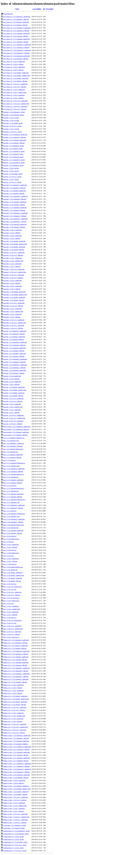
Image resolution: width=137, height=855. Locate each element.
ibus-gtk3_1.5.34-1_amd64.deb (12, 258)
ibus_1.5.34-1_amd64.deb (11, 606)
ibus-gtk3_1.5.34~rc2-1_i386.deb (13, 278)
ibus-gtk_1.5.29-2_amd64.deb (12, 381)
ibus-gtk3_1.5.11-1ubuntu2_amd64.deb (14, 202)
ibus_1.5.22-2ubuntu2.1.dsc (11, 516)
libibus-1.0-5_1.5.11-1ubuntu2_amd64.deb (15, 657)
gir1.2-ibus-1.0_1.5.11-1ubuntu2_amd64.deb (16, 33)
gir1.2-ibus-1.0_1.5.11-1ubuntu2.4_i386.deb (16, 30)
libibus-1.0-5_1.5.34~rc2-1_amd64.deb (14, 724)
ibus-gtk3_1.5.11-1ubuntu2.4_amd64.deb (15, 196)
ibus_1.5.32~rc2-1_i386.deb (11, 595)
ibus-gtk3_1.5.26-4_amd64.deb (12, 230)
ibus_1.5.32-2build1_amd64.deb (12, 572)
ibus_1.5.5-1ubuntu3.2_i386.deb (12, 446)
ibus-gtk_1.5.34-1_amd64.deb (12, 404)
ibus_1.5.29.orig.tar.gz (9, 564)
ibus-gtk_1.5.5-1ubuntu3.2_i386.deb (14, 334)
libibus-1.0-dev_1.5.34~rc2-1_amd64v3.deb (16, 817)
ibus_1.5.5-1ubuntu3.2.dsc (11, 440)
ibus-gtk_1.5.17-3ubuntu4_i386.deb (13, 356)
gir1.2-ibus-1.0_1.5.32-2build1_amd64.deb (16, 73)
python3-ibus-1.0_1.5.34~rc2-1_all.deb (14, 850)
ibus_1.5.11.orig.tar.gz (9, 485)
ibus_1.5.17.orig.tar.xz (9, 511)
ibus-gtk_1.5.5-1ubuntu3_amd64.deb (14, 337)
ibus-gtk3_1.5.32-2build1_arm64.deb (14, 247)
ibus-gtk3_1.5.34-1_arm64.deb (12, 264)
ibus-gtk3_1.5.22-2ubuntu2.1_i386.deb (14, 221)
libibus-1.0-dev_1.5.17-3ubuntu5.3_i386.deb (16, 766)
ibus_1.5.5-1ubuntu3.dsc (10, 452)
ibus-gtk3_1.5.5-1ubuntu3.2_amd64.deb (15, 185)
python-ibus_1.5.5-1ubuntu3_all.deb (14, 828)
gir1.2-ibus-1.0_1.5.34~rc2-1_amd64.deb (15, 101)
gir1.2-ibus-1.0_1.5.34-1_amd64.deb (14, 89)
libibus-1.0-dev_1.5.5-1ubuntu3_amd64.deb (16, 741)
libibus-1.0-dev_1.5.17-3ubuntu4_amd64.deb (16, 758)
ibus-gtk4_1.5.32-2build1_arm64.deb (14, 297)
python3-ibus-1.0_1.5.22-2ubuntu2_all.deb (16, 834)
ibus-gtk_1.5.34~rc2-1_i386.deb (12, 424)
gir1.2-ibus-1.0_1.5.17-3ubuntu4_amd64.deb (16, 39)
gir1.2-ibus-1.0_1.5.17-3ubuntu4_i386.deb (15, 42)
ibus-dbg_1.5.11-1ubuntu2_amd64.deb (14, 140)
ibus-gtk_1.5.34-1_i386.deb (11, 412)
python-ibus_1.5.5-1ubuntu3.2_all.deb (14, 825)
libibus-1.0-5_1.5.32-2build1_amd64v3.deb (16, 699)
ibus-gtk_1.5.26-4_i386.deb (11, 379)
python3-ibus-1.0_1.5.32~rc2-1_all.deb (14, 845)
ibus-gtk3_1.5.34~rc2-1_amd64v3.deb (14, 272)
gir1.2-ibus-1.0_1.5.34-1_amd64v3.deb (14, 92)
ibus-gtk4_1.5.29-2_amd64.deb (12, 286)
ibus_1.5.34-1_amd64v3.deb (11, 609)
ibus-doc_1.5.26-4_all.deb (11, 168)
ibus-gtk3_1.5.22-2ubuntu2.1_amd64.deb (15, 219)
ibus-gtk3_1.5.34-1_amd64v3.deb (13, 261)
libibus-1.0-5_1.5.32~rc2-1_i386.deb (14, 710)
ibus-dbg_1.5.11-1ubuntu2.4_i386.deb (14, 137)
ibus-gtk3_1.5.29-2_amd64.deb (12, 235)
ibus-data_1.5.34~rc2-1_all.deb (12, 132)
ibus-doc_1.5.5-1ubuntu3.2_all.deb (13, 146)
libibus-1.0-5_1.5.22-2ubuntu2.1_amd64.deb (16, 674)
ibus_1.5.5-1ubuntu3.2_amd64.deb (13, 443)
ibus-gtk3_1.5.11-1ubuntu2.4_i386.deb (14, 199)
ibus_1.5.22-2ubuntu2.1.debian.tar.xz (14, 513)
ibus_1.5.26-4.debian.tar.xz (11, 539)
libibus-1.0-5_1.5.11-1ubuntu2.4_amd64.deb (16, 651)
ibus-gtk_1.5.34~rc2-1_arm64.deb (13, 421)
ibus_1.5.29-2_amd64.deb (11, 558)
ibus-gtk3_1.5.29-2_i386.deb (11, 238)
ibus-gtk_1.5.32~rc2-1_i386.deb (12, 401)
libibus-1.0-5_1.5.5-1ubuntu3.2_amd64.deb (16, 640)
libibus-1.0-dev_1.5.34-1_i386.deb (13, 811)
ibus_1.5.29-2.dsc (8, 556)
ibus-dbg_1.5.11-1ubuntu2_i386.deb (14, 143)
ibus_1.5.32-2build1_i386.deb (12, 581)
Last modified (36, 9)
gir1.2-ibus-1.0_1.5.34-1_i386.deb (13, 98)
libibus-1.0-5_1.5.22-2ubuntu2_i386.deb (15, 682)
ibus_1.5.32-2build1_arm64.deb (12, 578)
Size (44, 9)
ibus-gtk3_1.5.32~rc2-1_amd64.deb (13, 252)
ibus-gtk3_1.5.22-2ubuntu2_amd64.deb (15, 224)
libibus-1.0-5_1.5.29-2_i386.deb (12, 693)
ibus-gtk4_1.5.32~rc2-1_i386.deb (13, 306)
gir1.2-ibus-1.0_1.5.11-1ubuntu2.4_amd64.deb (17, 28)
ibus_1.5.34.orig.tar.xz (9, 617)
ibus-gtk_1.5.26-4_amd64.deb (12, 376)
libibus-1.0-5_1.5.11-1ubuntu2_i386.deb (15, 659)
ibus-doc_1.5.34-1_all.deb (11, 179)
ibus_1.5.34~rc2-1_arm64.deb (12, 631)
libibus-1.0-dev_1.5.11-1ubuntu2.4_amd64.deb (17, 747)
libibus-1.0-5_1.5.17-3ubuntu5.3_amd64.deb (16, 668)
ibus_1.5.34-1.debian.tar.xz (11, 601)
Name (17, 9)
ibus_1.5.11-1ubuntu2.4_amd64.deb (14, 469)
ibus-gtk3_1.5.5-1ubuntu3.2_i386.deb (14, 188)
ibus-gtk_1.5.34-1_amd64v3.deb (12, 407)
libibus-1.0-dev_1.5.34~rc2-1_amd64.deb (15, 814)
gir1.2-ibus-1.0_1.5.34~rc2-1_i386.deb (14, 109)
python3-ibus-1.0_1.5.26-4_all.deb (13, 836)
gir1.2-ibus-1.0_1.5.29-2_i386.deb (13, 70)
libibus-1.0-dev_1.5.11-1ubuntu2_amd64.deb (16, 752)
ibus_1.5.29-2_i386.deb (10, 561)
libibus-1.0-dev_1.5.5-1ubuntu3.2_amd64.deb (16, 735)
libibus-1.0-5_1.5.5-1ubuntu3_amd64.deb (15, 645)
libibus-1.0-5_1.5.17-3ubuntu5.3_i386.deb (15, 671)
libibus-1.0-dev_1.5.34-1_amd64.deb (14, 803)
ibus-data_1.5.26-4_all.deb (11, 118)
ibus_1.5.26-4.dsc (8, 542)
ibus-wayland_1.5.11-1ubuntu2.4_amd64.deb (16, 426)
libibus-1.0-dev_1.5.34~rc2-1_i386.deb (14, 822)
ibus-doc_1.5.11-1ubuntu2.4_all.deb (14, 151)
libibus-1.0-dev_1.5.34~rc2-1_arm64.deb (15, 820)
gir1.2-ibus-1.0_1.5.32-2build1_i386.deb (15, 81)
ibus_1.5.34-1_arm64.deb (10, 612)
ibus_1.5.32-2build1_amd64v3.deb (13, 575)
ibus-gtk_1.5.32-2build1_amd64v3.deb (14, 390)
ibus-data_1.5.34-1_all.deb (11, 129)
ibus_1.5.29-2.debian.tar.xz (11, 553)
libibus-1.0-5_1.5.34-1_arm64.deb (13, 718)
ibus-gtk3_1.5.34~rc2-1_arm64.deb (13, 275)
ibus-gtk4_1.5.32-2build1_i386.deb (13, 300)
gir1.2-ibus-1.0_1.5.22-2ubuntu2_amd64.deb (16, 56)
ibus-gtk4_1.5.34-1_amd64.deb (12, 308)
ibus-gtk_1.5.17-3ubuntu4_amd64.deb (14, 353)
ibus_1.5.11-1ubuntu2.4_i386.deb (13, 471)
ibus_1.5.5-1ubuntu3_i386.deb (12, 457)
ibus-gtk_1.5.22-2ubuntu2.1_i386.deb (14, 367)
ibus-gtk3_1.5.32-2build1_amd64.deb (14, 241)
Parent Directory (8, 14)
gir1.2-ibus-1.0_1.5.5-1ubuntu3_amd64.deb (16, 22)
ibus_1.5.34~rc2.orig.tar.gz (11, 637)
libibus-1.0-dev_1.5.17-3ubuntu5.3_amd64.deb (17, 763)
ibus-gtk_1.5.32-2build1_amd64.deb (14, 387)
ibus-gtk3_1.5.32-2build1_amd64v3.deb (15, 244)
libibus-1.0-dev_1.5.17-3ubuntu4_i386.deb (16, 761)
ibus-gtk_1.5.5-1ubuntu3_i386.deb (13, 339)
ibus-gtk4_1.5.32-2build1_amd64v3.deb (15, 294)
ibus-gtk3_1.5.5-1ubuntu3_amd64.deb (14, 191)
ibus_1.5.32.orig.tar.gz (9, 584)
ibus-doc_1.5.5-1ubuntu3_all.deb (13, 148)
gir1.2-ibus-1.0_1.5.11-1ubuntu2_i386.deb (15, 36)
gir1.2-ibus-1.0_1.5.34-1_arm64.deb (14, 95)
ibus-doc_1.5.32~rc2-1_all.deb (12, 176)
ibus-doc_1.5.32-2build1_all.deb (12, 174)
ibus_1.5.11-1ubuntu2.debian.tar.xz (13, 474)
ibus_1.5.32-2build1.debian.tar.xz (13, 567)
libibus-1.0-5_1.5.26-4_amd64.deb (13, 685)
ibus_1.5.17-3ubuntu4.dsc (11, 491)
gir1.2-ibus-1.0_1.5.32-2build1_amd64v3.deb (16, 75)
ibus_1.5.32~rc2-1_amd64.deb (12, 592)
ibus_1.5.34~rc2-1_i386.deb (11, 634)
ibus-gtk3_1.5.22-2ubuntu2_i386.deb (14, 227)
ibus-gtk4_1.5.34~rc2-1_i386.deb (13, 328)
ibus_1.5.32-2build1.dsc (10, 570)
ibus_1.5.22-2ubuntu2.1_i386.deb (13, 522)
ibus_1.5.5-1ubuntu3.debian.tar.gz (13, 449)
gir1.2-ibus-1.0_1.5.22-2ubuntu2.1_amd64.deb (17, 50)
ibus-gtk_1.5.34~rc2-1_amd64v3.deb (14, 418)
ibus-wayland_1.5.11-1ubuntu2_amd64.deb (16, 432)
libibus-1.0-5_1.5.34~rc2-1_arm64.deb (14, 730)
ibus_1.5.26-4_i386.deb (10, 547)
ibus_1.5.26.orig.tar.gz (9, 550)
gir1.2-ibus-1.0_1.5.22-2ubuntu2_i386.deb (15, 59)
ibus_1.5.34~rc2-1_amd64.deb (12, 626)
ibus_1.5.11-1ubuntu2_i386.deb (12, 483)
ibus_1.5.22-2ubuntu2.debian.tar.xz (13, 525)
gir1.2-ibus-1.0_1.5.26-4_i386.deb (13, 64)
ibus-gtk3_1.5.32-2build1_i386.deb (13, 249)
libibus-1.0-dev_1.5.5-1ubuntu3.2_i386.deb (16, 738)
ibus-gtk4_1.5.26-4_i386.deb (11, 283)
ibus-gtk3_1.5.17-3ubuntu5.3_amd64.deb (15, 213)
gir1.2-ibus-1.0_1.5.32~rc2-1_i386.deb (14, 87)
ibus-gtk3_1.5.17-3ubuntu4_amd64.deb (15, 207)
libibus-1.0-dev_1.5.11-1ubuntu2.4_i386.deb (16, 749)
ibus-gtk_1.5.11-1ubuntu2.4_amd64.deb (15, 342)
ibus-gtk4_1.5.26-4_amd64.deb (12, 280)
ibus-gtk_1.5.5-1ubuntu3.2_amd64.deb (14, 331)
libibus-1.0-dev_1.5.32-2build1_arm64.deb (16, 791)
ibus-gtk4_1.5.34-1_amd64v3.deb (13, 311)
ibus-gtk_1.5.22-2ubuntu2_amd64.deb (14, 370)
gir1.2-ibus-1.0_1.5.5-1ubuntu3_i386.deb (15, 25)
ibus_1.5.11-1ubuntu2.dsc (10, 477)
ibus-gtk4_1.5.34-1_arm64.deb (12, 314)
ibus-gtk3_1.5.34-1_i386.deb (11, 266)
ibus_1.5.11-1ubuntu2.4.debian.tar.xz (14, 463)
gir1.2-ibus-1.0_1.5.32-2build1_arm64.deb (15, 78)
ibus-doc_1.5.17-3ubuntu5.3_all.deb (14, 160)
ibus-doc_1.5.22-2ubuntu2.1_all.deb (14, 162)
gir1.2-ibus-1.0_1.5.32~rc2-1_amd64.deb (15, 84)
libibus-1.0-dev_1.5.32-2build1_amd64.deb (16, 786)
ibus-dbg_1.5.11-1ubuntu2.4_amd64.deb (15, 134)
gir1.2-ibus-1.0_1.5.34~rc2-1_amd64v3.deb (16, 103)
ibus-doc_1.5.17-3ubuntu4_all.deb (13, 157)
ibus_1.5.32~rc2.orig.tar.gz (11, 598)
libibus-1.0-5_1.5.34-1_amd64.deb (13, 713)
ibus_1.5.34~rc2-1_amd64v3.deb (13, 629)
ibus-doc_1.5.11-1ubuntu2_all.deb (13, 154)
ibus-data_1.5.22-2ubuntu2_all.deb (13, 115)
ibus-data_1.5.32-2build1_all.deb (13, 123)
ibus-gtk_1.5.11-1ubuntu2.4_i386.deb (14, 345)
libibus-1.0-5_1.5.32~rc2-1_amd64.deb (14, 707)
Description (49, 9)
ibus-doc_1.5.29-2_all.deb (11, 171)
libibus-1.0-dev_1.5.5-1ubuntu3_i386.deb (15, 744)
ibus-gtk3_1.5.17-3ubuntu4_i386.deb (14, 210)
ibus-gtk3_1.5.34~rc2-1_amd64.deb (13, 269)
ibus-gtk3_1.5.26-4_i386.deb (11, 233)
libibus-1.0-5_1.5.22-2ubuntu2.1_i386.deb (15, 676)
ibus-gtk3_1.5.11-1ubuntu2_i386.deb (14, 205)
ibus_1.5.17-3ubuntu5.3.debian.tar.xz (14, 499)
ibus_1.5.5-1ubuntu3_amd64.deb (13, 454)
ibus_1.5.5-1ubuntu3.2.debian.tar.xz (13, 438)
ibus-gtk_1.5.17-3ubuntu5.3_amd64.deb (15, 359)
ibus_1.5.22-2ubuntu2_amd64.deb (13, 530)
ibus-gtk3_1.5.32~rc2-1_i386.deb (13, 255)
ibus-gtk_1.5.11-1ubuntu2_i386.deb (13, 351)
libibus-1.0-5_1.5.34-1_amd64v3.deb (14, 716)
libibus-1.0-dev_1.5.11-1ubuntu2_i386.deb (15, 755)
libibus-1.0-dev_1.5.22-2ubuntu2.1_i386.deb (16, 772)
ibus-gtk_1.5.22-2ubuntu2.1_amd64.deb (15, 365)
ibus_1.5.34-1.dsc (8, 603)
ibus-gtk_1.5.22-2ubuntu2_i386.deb (13, 373)
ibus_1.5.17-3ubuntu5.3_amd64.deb (14, 505)
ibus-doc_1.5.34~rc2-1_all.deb (12, 182)
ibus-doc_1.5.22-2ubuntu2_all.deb (13, 165)
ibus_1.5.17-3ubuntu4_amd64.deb (13, 494)
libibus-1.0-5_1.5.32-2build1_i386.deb (14, 704)
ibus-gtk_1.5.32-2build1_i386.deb (13, 396)
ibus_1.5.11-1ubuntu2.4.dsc (11, 466)
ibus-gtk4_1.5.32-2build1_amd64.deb (14, 292)
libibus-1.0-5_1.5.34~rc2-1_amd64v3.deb (15, 727)
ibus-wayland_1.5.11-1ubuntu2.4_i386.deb (16, 429)
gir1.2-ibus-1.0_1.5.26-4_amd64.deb (14, 61)
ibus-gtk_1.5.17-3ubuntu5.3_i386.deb (14, 362)
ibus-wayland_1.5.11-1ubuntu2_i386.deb (15, 435)
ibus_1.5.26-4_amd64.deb (11, 544)
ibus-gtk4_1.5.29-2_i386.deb (11, 289)
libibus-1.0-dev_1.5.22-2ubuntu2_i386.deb (16, 777)
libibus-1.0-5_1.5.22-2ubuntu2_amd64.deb (16, 679)
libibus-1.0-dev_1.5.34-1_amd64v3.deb (15, 806)
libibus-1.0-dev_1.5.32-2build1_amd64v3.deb (16, 789)
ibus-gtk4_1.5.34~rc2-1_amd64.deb (13, 320)
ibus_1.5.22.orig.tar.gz (9, 536)
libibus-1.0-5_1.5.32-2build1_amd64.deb (15, 696)
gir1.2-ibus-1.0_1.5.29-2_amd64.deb (14, 67)
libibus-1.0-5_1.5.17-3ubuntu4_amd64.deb (16, 662)
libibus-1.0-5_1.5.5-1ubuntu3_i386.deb (14, 648)
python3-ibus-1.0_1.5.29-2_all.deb (13, 839)
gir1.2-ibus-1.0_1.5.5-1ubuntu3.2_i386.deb (16, 19)
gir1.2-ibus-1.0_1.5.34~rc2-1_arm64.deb (15, 106)
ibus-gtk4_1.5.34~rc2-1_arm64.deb (13, 325)
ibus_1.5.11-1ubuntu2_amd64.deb (13, 480)
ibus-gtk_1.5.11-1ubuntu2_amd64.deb (14, 348)
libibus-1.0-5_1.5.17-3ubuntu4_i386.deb (15, 665)
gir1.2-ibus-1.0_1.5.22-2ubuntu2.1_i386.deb (16, 53)
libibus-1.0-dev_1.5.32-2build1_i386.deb (15, 794)
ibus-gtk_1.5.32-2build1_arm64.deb (13, 393)
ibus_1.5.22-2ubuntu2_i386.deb (12, 533)
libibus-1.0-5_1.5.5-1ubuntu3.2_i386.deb (15, 643)
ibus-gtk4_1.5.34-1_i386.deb (11, 317)
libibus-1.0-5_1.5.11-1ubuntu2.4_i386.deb (15, 654)
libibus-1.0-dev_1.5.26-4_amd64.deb (14, 780)
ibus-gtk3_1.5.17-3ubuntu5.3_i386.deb (14, 216)
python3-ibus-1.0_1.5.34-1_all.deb (13, 848)
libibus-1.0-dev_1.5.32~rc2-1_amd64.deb (15, 797)
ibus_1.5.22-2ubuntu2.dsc (11, 528)
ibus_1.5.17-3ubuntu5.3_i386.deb (13, 508)
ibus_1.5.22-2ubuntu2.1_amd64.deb (14, 519)
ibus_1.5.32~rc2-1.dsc (9, 589)
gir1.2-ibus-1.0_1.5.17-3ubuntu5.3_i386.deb (16, 47)
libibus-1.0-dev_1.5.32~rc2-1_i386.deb (14, 800)
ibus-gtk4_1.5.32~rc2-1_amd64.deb (13, 303)
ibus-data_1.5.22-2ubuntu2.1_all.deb (14, 112)
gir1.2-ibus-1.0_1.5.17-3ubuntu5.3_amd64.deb (17, 44)
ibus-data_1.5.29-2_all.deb (11, 120)
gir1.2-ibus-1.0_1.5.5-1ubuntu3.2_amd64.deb (16, 16)
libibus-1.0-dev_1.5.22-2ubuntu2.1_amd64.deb (17, 769)
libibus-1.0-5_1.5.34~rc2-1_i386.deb (14, 732)
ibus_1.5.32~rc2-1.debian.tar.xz (12, 586)
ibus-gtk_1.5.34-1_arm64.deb (12, 410)
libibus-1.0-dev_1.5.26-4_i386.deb (13, 783)
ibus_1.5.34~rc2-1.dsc (9, 623)
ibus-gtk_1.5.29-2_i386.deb (11, 384)
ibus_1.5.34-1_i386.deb (10, 615)
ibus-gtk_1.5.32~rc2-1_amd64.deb (13, 398)
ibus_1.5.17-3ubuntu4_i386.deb (12, 497)
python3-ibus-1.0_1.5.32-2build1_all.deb (15, 842)
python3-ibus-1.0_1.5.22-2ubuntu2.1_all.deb (16, 831)
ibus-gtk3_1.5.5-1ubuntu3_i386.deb (13, 193)
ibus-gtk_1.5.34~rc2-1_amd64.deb (13, 415)
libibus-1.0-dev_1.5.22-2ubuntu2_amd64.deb (16, 775)
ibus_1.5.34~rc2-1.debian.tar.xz (12, 620)
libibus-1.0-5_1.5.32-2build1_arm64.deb (15, 702)
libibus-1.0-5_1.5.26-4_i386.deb (12, 688)
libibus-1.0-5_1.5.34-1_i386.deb (12, 721)
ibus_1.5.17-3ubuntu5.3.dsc (11, 502)
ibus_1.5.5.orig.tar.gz (9, 460)
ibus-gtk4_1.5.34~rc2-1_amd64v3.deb (14, 323)
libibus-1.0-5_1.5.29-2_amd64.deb (13, 690)
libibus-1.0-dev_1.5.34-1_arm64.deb (14, 808)
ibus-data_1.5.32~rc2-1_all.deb (12, 126)
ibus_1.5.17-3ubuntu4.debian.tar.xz (13, 488)
